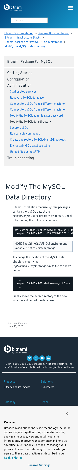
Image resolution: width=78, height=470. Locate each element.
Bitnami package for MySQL (22, 42)
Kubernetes (47, 387)
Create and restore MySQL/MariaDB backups (38, 140)
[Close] (66, 413)
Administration (53, 42)
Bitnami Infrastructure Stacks (23, 38)
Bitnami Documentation (18, 34)
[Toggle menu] (70, 8)
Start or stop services (23, 92)
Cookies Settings (39, 465)
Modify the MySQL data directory (25, 47)
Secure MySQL (19, 128)
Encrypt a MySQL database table (30, 146)
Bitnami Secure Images (17, 387)
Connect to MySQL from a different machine (37, 104)
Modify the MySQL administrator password (36, 116)
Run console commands (25, 134)
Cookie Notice (13, 458)
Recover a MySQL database (27, 98)
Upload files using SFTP (25, 152)
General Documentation (53, 34)
